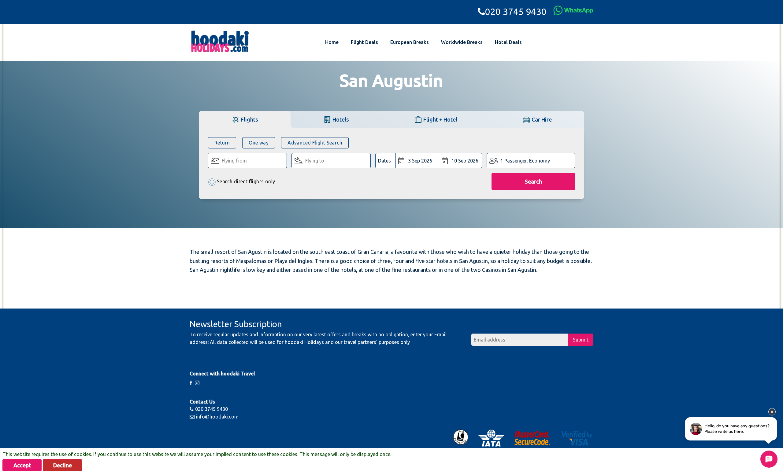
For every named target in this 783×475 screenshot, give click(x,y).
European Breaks (409, 42)
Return (222, 142)
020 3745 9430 (516, 11)
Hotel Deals (508, 42)
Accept (22, 465)
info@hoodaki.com (217, 416)
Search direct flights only (246, 181)
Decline (62, 465)
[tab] (245, 119)
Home (332, 42)
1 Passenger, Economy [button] (525, 160)
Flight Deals (364, 42)
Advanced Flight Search (315, 142)
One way (259, 142)
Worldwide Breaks (462, 42)
